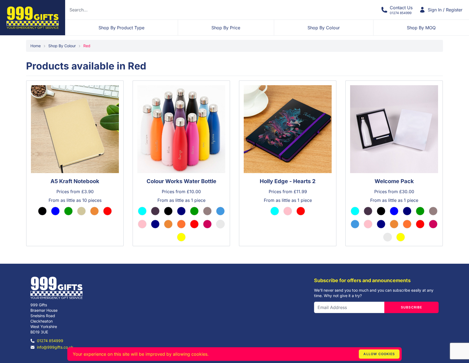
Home (35, 45)
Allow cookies (379, 354)
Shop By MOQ (421, 27)
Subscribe (411, 307)
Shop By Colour (324, 27)
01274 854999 (50, 340)
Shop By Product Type (121, 27)
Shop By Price (225, 27)
